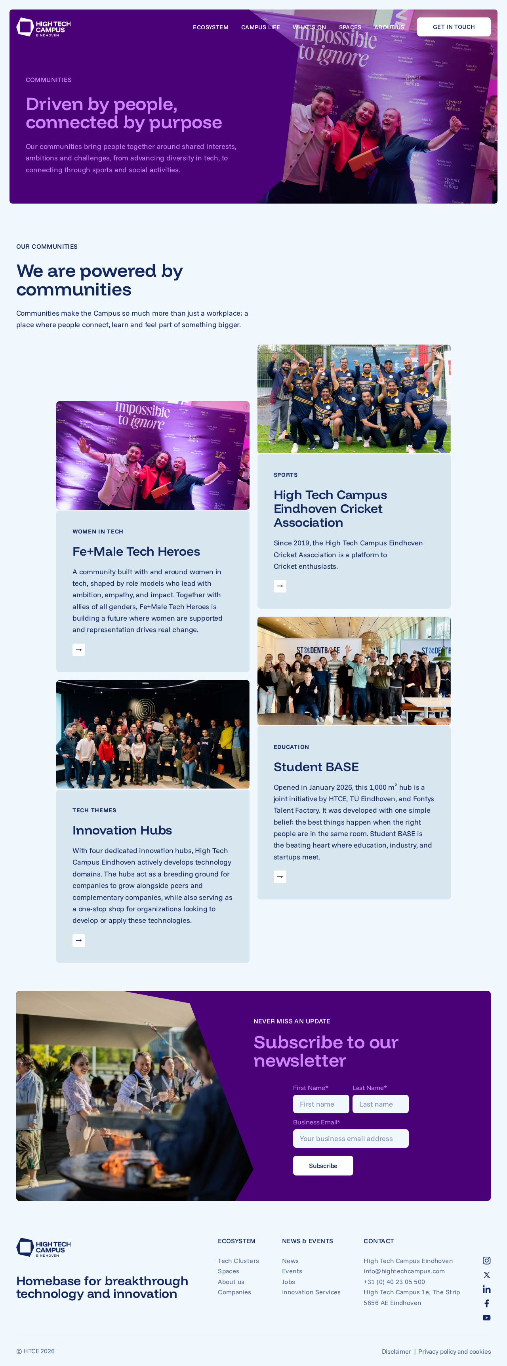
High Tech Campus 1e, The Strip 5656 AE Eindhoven (412, 1297)
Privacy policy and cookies (454, 1351)
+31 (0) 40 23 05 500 (394, 1282)
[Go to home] (43, 27)
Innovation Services (311, 1292)
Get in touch (454, 26)
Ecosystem (210, 27)
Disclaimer (396, 1351)
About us (389, 27)
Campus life (260, 27)
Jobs (288, 1282)
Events (292, 1271)
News (290, 1261)
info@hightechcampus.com (404, 1271)
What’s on (309, 27)
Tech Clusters (238, 1261)
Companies (235, 1292)
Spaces (350, 27)
